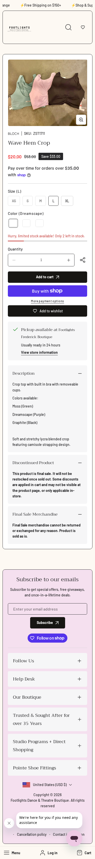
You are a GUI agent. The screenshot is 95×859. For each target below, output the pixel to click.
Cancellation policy (32, 834)
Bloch (13, 133)
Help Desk (24, 679)
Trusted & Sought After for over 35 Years (41, 719)
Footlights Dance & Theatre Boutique (40, 800)
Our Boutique (27, 697)
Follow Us (23, 661)
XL (67, 201)
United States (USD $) (50, 784)
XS (16, 202)
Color (26, 213)
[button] (82, 27)
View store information (39, 352)
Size (14, 191)
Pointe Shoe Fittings (34, 768)
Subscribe (45, 622)
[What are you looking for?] (68, 27)
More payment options (47, 301)
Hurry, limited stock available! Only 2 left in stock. (46, 236)
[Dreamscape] (13, 223)
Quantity (15, 248)
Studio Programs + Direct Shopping (39, 746)
